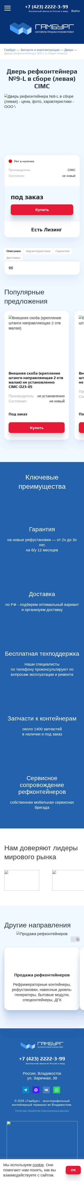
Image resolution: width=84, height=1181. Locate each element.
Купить (42, 209)
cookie (38, 1165)
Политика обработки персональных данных (42, 1110)
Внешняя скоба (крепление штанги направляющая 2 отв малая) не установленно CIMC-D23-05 (36, 380)
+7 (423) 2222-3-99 (46, 6)
